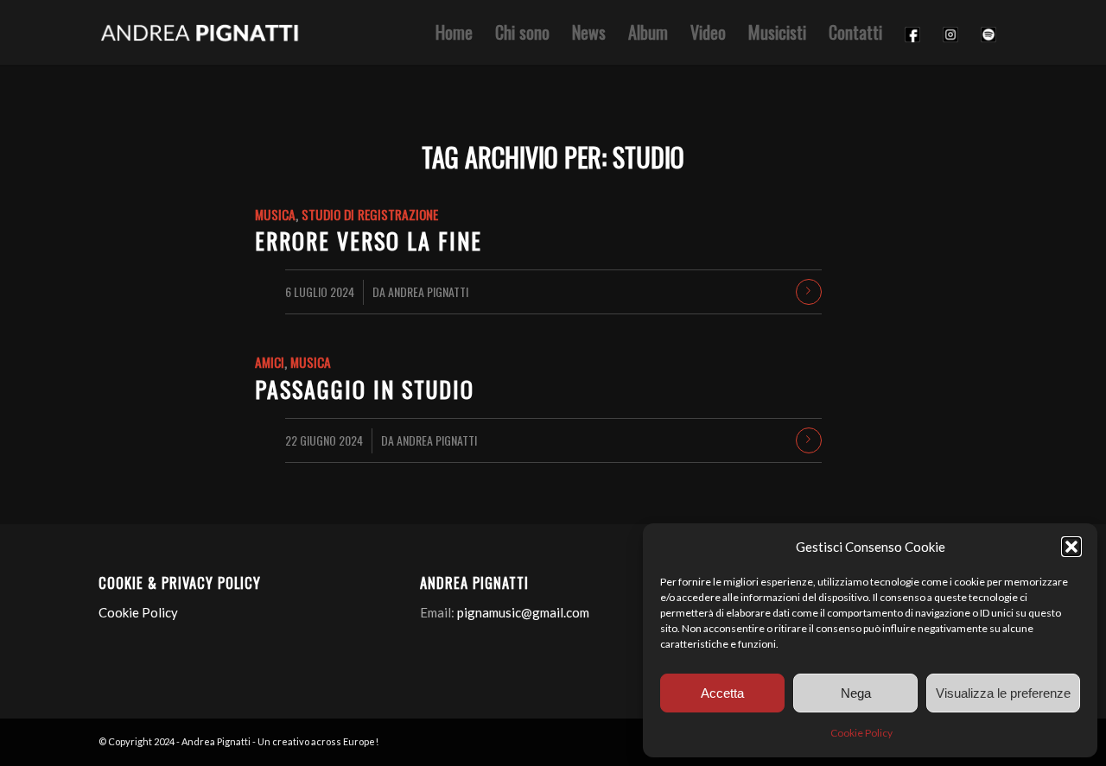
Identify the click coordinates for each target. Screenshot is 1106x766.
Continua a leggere (809, 292)
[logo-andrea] (201, 32)
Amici (269, 361)
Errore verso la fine (368, 240)
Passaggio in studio (364, 389)
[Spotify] (988, 32)
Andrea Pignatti (428, 291)
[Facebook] (912, 32)
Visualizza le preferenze (1003, 693)
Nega (856, 693)
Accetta (722, 693)
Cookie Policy (861, 732)
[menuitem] (454, 32)
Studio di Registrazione (370, 214)
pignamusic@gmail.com (523, 612)
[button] (1071, 546)
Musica (275, 214)
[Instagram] (950, 32)
